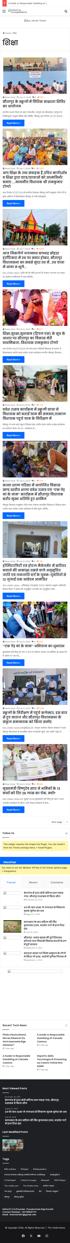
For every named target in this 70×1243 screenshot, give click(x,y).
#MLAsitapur (10, 1169)
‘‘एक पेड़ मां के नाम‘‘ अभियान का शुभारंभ (33, 646)
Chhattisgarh (10, 1180)
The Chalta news (30, 1185)
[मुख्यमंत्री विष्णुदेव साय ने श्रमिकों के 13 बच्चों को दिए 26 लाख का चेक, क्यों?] (35, 762)
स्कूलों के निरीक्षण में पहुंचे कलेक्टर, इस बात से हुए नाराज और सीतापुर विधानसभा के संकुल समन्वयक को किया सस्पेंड (35, 717)
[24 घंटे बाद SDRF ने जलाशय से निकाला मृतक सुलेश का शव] (12, 912)
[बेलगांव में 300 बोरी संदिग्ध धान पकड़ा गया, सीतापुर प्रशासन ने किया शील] (12, 897)
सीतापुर (6, 1197)
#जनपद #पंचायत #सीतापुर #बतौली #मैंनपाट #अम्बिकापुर (24, 1174)
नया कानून (8, 1191)
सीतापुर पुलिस (19, 1197)
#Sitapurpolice (39, 1169)
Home (8, 33)
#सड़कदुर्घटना (55, 1174)
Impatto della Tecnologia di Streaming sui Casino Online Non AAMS (52, 1061)
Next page (57, 822)
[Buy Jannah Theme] (35, 20)
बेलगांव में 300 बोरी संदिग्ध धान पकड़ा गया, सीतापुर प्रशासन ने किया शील (43, 894)
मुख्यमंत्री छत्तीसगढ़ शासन (25, 1191)
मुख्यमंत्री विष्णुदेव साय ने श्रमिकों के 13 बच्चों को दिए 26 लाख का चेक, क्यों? (31, 790)
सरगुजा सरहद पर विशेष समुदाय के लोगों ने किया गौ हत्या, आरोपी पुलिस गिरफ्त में (45, 955)
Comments (57, 882)
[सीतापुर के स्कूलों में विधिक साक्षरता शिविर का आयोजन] (35, 75)
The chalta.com (11, 1185)
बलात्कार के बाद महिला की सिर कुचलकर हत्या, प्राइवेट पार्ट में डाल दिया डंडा (44, 925)
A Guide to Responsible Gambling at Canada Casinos (35, 3)
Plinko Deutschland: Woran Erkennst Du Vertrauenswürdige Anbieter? (14, 1040)
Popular (11, 882)
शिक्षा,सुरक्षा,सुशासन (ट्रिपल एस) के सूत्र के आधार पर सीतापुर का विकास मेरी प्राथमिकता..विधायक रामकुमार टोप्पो (34, 338)
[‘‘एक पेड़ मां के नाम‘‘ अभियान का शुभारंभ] (35, 620)
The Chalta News (56, 1227)
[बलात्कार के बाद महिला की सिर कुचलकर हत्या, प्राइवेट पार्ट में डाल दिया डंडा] (12, 926)
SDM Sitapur (60, 1180)
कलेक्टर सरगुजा (48, 1185)
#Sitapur (24, 1169)
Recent (33, 882)
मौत (40, 1191)
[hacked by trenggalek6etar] (21, 11)
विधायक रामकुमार (52, 1191)
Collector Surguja (28, 1180)
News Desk (10, 97)
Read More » (13, 123)
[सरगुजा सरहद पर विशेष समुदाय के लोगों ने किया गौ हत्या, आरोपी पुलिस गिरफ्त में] (12, 958)
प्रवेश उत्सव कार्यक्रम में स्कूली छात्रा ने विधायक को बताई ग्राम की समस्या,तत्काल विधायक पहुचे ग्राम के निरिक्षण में (34, 414)
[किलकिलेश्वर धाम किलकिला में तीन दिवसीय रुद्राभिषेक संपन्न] (12, 1145)
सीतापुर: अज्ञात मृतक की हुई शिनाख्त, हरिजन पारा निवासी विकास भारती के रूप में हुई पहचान (45, 941)
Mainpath (45, 1180)
